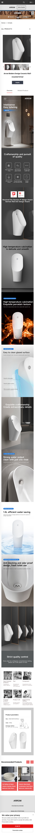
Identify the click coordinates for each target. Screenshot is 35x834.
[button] (27, 762)
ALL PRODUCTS (6, 29)
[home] (12, 7)
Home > (3, 23)
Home (11, 17)
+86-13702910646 (19, 811)
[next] (30, 67)
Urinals (25, 17)
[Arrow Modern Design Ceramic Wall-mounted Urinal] (8, 67)
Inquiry (17, 82)
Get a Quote (21, 7)
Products (18, 17)
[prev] (3, 67)
